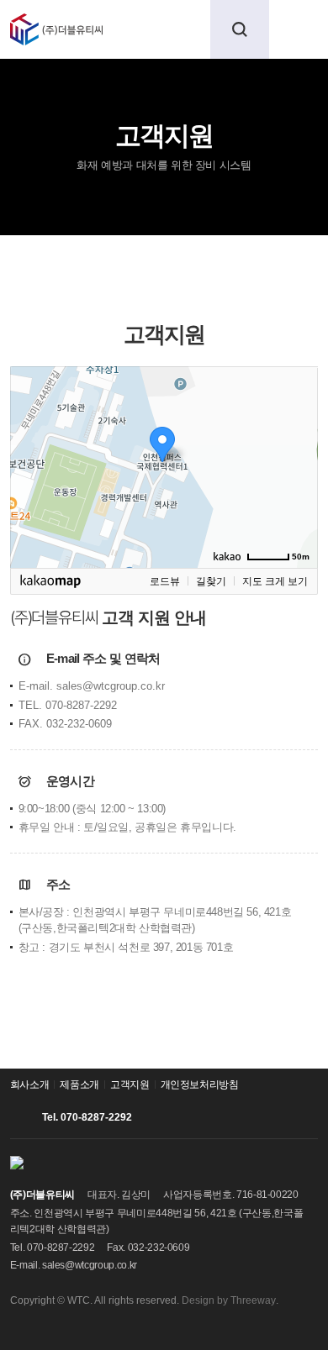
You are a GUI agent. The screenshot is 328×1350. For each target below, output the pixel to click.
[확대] (297, 436)
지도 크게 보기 (275, 581)
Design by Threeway (229, 1300)
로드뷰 (165, 581)
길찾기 (211, 581)
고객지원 (34, 256)
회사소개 (30, 1084)
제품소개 (79, 1084)
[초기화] (297, 496)
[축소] (297, 464)
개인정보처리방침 (200, 1084)
